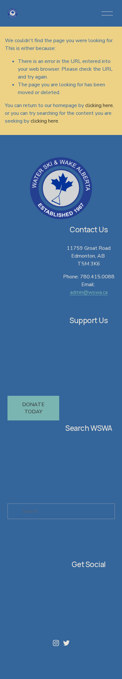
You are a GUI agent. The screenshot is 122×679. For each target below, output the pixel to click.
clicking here (99, 105)
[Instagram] (56, 643)
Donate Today (33, 408)
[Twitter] (66, 643)
